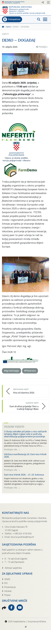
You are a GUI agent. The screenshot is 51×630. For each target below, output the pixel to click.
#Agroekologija (11, 370)
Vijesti (8, 26)
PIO (6, 583)
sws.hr (25, 626)
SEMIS (7, 579)
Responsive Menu (42, 2)
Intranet (8, 591)
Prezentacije (10, 587)
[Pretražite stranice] (39, 19)
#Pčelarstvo (30, 370)
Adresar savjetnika (13, 567)
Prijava (7, 595)
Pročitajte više (11, 449)
